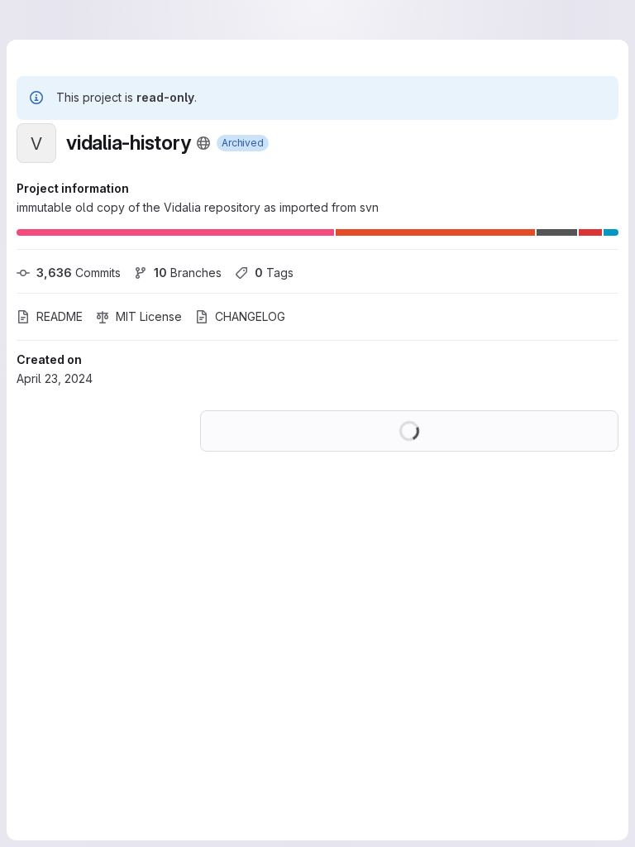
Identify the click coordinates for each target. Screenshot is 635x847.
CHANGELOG (250, 316)
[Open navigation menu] (47, 20)
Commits (78, 273)
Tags (274, 273)
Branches (188, 273)
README (59, 316)
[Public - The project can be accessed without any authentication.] (203, 143)
